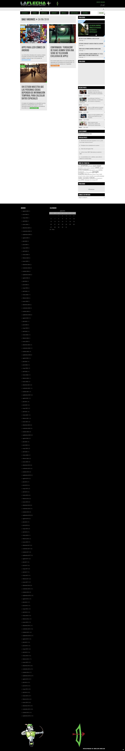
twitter (82, 180)
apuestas (80, 168)
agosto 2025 (26, 238)
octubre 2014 (26, 672)
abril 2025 (25, 251)
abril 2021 (25, 411)
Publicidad (103, 2)
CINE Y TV (52, 27)
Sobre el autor (96, 748)
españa (96, 170)
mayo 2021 (25, 408)
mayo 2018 (25, 528)
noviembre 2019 (26, 468)
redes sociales (83, 178)
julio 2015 (25, 642)
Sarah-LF (36, 26)
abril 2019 (25, 492)
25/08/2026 (101, 13)
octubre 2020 (26, 431)
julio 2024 (25, 281)
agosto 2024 (26, 278)
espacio (93, 170)
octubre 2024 (26, 271)
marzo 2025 (25, 254)
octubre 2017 (26, 552)
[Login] (103, 9)
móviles (84, 176)
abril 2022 (25, 371)
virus (91, 180)
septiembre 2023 (27, 314)
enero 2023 (25, 341)
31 (66, 227)
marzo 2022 (25, 375)
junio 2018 (25, 525)
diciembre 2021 (26, 385)
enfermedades (83, 169)
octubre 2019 (26, 471)
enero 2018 (25, 542)
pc (92, 176)
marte (100, 174)
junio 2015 (25, 645)
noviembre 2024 (26, 268)
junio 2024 (25, 284)
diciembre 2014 (26, 665)
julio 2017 (25, 562)
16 (62, 221)
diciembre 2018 (26, 505)
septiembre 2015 (27, 635)
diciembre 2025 (26, 228)
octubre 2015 (26, 632)
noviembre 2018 (26, 508)
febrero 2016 (26, 619)
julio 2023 (25, 321)
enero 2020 (25, 461)
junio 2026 (25, 214)
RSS (92, 748)
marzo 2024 (25, 294)
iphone (90, 174)
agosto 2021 (26, 398)
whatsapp (93, 179)
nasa (90, 176)
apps (99, 165)
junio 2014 (25, 685)
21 (54, 224)
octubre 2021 (26, 391)
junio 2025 (25, 244)
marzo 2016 (25, 615)
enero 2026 (25, 224)
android (84, 165)
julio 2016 (25, 602)
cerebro (92, 168)
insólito (81, 173)
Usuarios (85, 13)
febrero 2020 (26, 458)
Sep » (53, 229)
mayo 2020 (25, 448)
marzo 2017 (25, 575)
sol (101, 178)
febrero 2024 (26, 298)
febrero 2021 (26, 418)
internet (86, 174)
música (87, 176)
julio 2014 (25, 682)
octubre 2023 (26, 311)
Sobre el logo (102, 748)
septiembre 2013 (27, 715)
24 (66, 224)
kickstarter (94, 174)
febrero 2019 (26, 498)
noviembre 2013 (26, 709)
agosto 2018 (26, 518)
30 (62, 227)
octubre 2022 (26, 351)
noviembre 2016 (26, 588)
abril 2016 (25, 612)
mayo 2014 (25, 689)
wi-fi (97, 180)
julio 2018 (25, 522)
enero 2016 (25, 622)
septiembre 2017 (27, 555)
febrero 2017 (26, 578)
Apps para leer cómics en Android (33, 49)
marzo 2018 (25, 535)
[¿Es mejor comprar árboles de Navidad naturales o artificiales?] (83, 29)
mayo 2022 (25, 368)
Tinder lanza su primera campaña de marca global (90, 49)
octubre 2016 (26, 592)
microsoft (80, 176)
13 (51, 221)
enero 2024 (25, 301)
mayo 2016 (25, 609)
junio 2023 (25, 324)
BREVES (22, 27)
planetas (95, 176)
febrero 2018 (26, 538)
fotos (85, 172)
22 (58, 224)
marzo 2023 (25, 334)
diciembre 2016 (26, 585)
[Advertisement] (90, 74)
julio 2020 (25, 441)
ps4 (98, 176)
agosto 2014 (26, 679)
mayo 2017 (25, 568)
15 (58, 221)
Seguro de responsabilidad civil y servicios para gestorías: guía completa (95, 116)
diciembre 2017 (26, 545)
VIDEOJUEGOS (75, 13)
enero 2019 (25, 502)
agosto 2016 (26, 599)
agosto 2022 (26, 358)
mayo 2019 (25, 488)
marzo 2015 (25, 655)
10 (66, 218)
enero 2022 (25, 381)
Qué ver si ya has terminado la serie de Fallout (89, 38)
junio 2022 (25, 365)
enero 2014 (25, 702)
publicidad (101, 176)
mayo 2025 (25, 248)
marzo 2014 (25, 695)
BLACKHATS (25, 13)
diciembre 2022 (26, 344)
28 (54, 227)
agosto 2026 (26, 211)
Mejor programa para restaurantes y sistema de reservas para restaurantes (94, 124)
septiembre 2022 (27, 355)
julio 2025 (25, 241)
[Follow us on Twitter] (104, 5)
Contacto (98, 2)
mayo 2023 (25, 328)
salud (96, 178)
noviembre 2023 (26, 308)
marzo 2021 (25, 415)
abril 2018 (25, 532)
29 (58, 227)
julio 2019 (25, 482)
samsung (99, 178)
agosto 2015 (26, 639)
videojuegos (87, 180)
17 (66, 221)
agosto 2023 (26, 318)
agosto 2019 (26, 478)
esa (90, 170)
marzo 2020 (25, 455)
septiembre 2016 (27, 595)
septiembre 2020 (27, 435)
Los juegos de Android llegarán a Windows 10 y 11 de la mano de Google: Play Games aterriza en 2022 (91, 54)
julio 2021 (25, 401)
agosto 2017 (26, 558)
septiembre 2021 (27, 395)
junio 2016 (25, 605)
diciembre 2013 (26, 705)
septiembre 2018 (27, 515)
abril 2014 (25, 692)
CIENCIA (35, 13)
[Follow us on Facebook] (101, 5)
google (95, 171)
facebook (81, 172)
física (87, 172)
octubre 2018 (26, 512)
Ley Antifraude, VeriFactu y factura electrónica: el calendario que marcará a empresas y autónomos (91, 100)
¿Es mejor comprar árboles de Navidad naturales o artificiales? (95, 28)
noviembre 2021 (26, 388)
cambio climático (86, 168)
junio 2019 (25, 485)
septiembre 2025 (27, 234)
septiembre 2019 (27, 475)
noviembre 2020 (26, 428)
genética (90, 172)
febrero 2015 (26, 659)
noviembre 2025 (26, 231)
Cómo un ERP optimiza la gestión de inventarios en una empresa (95, 108)
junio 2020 (25, 445)
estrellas (100, 170)
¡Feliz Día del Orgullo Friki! (87, 148)
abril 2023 (25, 331)
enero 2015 (25, 662)
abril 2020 (25, 451)
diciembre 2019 (26, 465)
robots (92, 177)
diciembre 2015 (26, 625)
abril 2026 (25, 221)
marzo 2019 (25, 495)
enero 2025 (25, 261)
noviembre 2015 (26, 629)
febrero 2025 (26, 258)
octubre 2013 (26, 712)
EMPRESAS (44, 13)
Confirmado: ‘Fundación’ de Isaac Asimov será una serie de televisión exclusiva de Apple (62, 52)
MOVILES (64, 13)
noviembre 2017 (26, 548)
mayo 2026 (25, 217)
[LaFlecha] (40, 3)
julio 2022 (25, 361)
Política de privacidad (87, 748)
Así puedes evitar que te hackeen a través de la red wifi (91, 43)
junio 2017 (25, 565)
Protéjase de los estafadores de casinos (90, 145)
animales (90, 166)
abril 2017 (25, 572)
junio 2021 (25, 405)
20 (51, 224)
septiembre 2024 (27, 274)
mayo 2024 (25, 288)
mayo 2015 (25, 649)
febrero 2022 (26, 378)
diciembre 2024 (26, 264)
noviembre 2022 (26, 348)
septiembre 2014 (27, 675)
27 (51, 227)
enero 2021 (25, 421)
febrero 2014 (26, 699)
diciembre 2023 (26, 304)
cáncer (101, 168)
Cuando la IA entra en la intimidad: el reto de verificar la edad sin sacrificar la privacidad (95, 92)
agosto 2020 (26, 438)
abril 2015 (25, 652)
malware (97, 174)
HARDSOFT (54, 13)
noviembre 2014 (26, 669)
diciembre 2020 (26, 425)
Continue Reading (26, 59)
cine (97, 167)
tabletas (79, 179)
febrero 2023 (26, 338)
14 (54, 221)
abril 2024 (25, 291)
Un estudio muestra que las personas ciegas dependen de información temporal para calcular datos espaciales (33, 92)
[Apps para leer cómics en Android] (33, 33)
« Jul (50, 229)
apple (95, 166)
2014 (79, 166)
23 (62, 224)
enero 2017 (25, 582)
